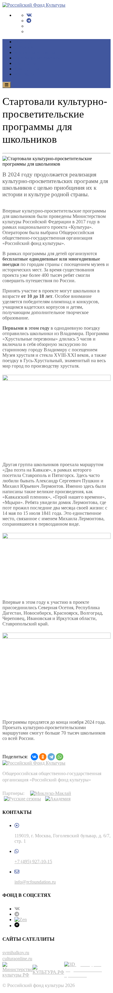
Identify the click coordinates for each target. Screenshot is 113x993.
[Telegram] (29, 20)
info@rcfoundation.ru (35, 882)
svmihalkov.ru (15, 952)
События (23, 47)
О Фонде (23, 41)
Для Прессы (26, 68)
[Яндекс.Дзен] (20, 919)
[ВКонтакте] (34, 756)
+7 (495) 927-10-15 (33, 861)
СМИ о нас (25, 63)
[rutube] (16, 925)
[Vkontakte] (29, 15)
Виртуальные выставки (38, 57)
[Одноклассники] (42, 756)
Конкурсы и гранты (34, 52)
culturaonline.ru (17, 958)
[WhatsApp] (59, 756)
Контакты (24, 74)
